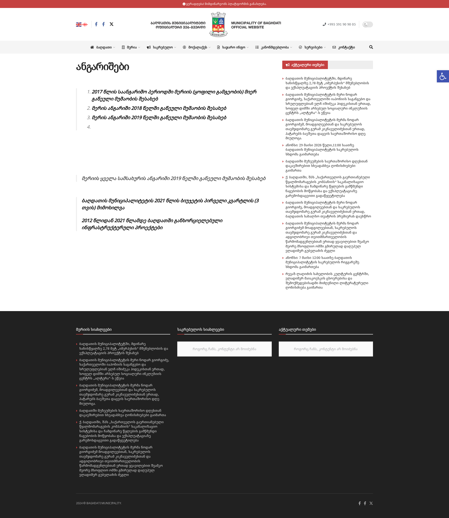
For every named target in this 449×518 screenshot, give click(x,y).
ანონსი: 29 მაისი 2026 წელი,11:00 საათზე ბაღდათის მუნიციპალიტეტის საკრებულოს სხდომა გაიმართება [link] (322, 149)
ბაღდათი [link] (104, 47)
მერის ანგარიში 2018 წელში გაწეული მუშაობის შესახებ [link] (159, 108)
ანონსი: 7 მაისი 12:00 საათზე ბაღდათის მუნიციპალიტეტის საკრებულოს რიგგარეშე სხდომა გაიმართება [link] (322, 262)
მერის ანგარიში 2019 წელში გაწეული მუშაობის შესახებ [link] (159, 117)
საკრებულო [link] (163, 47)
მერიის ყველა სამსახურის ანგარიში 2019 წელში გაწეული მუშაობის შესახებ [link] (173, 178)
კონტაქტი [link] (346, 47)
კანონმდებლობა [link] (275, 47)
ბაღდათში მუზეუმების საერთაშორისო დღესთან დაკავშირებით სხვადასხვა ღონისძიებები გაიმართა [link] (327, 166)
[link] (443, 76)
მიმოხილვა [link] (109, 207)
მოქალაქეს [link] (197, 47)
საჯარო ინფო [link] (233, 47)
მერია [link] (132, 47)
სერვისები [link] (313, 47)
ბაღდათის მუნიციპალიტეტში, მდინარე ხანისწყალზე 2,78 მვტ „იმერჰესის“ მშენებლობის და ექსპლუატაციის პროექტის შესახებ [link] (327, 83)
